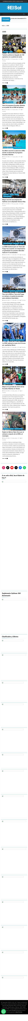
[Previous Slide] (24, 1)
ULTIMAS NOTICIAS (18, 147)
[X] (16, 467)
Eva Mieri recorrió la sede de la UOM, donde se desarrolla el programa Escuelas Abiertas (13, 152)
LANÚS (11, 51)
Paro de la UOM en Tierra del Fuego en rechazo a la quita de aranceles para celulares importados (13, 296)
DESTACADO (6, 194)
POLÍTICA (11, 194)
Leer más (4, 82)
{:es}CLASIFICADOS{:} (8, 243)
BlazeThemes (19, 1012)
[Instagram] (3, 467)
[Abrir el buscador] (23, 14)
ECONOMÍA (6, 51)
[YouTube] (11, 467)
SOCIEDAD (10, 102)
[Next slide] (26, 1)
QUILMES (5, 102)
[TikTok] (7, 467)
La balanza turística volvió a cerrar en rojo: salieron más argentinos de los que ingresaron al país (13, 1)
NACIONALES (16, 243)
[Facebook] (20, 467)
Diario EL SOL (7, 59)
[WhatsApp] (24, 467)
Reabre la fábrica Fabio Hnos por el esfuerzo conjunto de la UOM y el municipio (13, 434)
